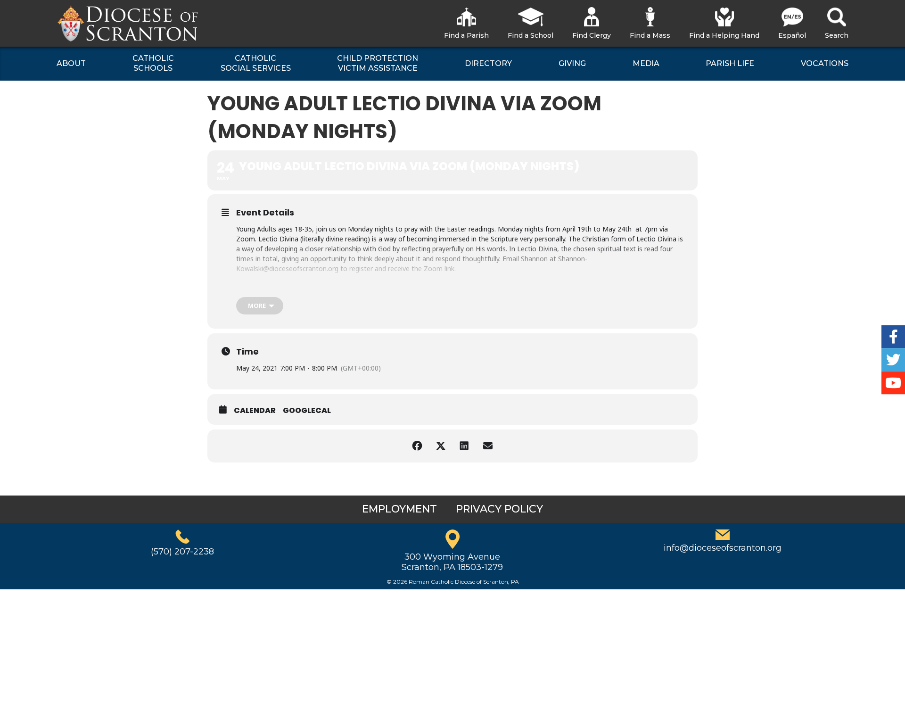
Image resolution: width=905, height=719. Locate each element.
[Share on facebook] (417, 446)
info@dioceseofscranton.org (723, 548)
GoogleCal (307, 410)
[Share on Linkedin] (464, 446)
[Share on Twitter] (440, 446)
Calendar (255, 410)
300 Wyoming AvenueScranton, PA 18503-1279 (452, 562)
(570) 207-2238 (182, 551)
